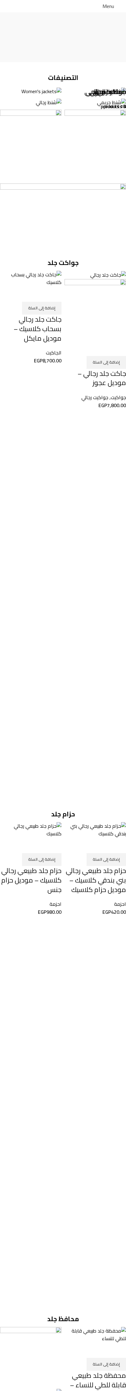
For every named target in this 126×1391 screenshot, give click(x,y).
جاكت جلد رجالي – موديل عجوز (102, 378)
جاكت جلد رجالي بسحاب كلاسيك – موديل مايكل (37, 329)
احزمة (120, 904)
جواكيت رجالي (94, 397)
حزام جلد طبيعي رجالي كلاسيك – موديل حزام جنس (31, 880)
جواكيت (118, 397)
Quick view (101, 348)
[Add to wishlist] (85, 348)
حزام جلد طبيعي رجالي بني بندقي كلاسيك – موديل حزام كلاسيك (96, 880)
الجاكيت (53, 352)
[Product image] (95, 309)
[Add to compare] (118, 348)
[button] (106, 362)
